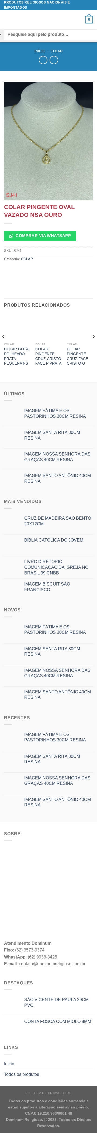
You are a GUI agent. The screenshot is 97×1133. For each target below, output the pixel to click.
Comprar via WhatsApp (43, 236)
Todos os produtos (21, 1074)
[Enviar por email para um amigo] (38, 271)
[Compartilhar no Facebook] (18, 271)
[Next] (93, 347)
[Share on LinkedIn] (57, 271)
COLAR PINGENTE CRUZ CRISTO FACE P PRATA (48, 356)
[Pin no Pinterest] (47, 271)
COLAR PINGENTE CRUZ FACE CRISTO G (77, 356)
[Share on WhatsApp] (9, 271)
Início (39, 51)
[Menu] (7, 19)
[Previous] (3, 347)
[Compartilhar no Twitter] (28, 271)
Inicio (9, 1064)
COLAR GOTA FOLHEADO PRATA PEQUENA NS (16, 356)
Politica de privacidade (48, 1093)
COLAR (57, 51)
